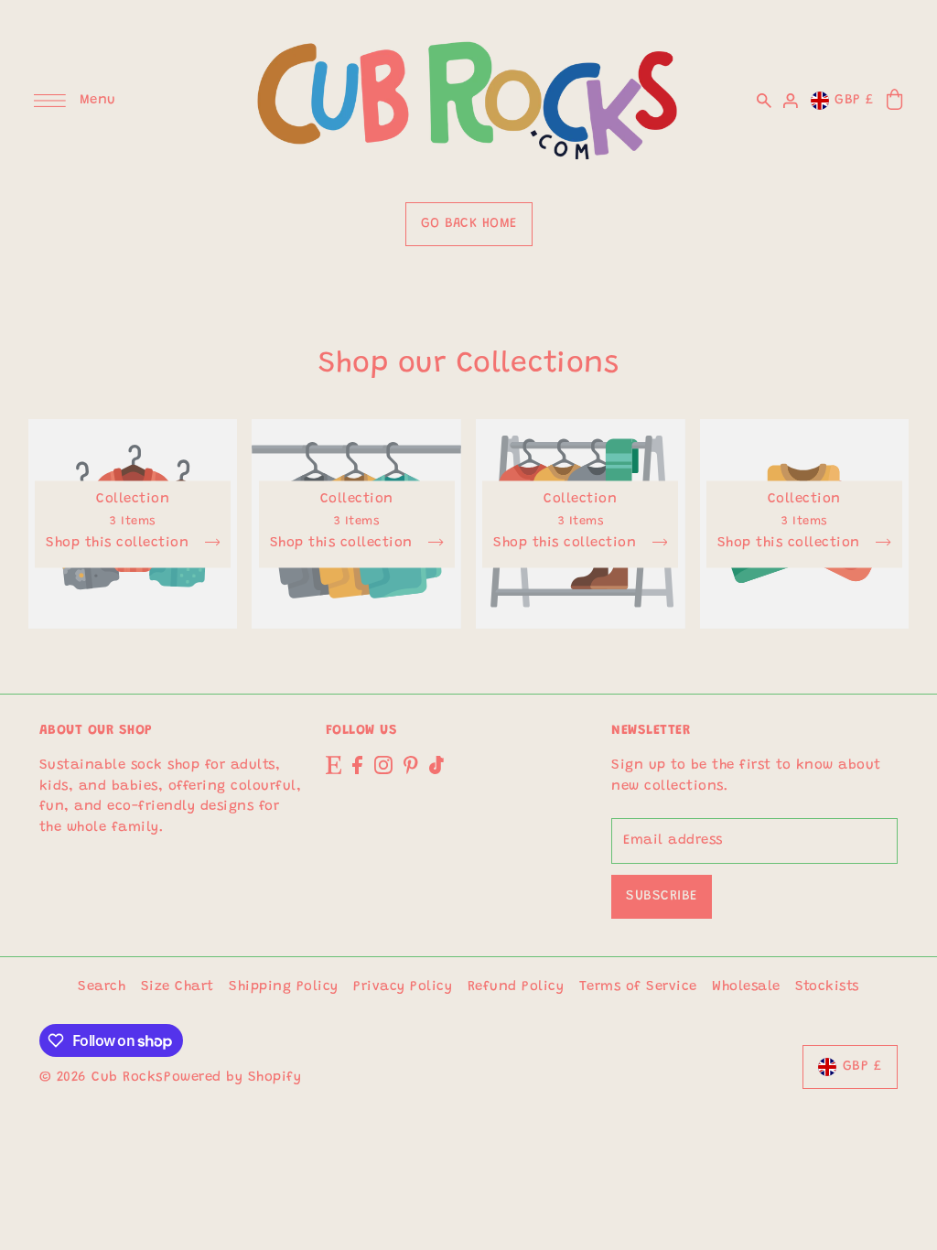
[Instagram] (383, 766)
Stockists (827, 987)
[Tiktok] (436, 766)
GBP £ (855, 100)
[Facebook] (357, 766)
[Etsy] (333, 766)
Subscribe (661, 896)
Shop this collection (120, 542)
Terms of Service (638, 987)
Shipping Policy (284, 987)
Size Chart (177, 987)
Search (101, 987)
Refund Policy (516, 987)
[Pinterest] (411, 766)
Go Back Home (469, 224)
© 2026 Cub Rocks (101, 1077)
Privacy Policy (402, 987)
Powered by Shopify (232, 1077)
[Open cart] (895, 100)
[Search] (764, 100)
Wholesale (746, 987)
